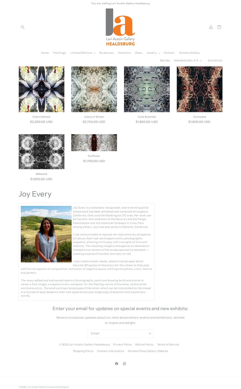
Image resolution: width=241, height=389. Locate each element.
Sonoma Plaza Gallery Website (148, 351)
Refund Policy (144, 344)
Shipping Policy (83, 351)
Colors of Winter (94, 116)
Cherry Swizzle (41, 116)
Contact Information (110, 351)
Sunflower (94, 156)
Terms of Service (168, 344)
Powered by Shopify (58, 387)
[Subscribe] (150, 333)
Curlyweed (199, 116)
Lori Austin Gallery (37, 387)
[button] (23, 27)
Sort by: (165, 60)
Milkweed (41, 174)
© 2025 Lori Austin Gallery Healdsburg (84, 344)
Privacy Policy (122, 344)
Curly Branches (147, 116)
